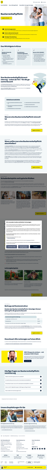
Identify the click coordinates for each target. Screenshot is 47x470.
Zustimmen (35, 246)
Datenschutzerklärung (11, 238)
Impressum (28, 240)
